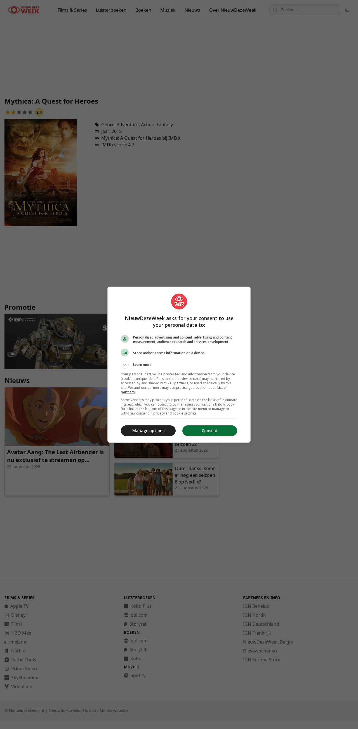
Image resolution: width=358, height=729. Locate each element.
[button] (179, 365)
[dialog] (179, 365)
